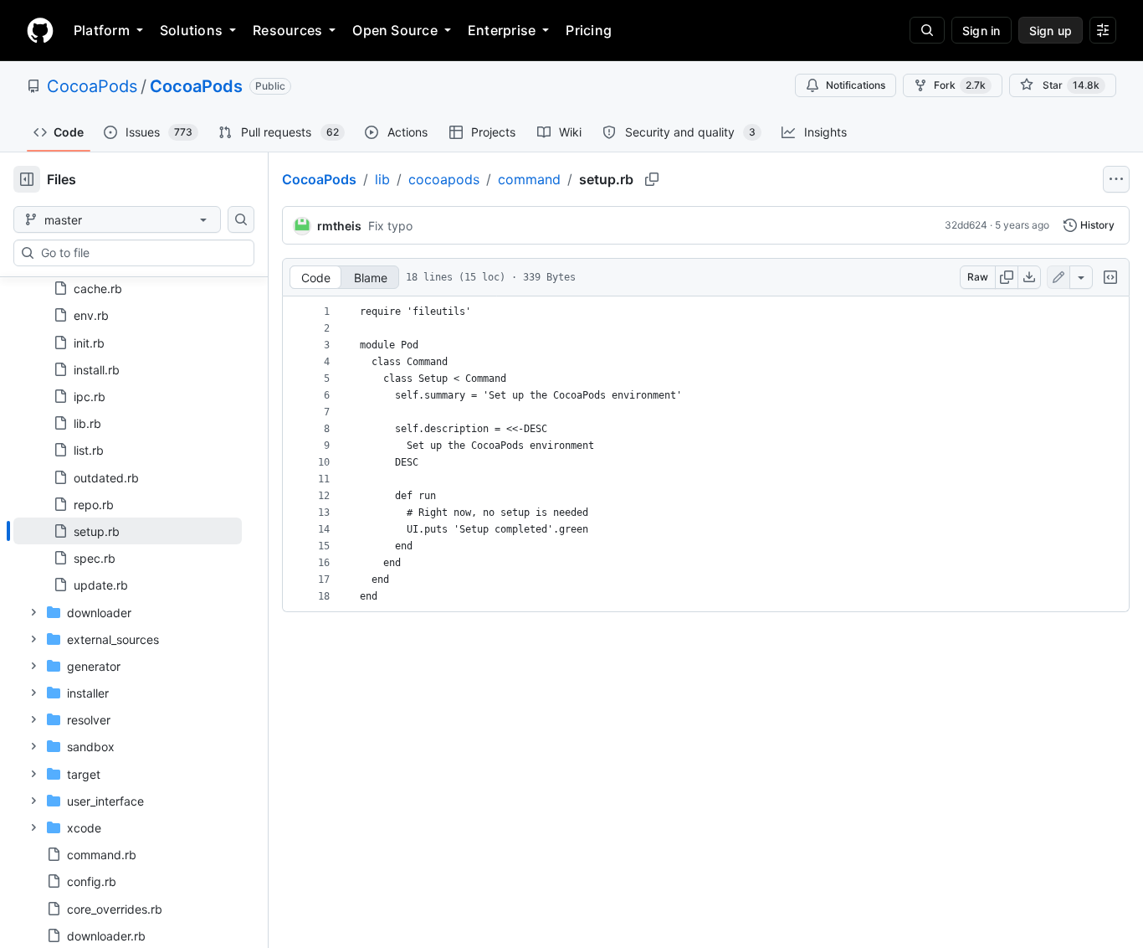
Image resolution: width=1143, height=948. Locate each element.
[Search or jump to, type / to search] (927, 30)
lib (382, 179)
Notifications (855, 85)
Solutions (191, 30)
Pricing (589, 30)
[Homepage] (40, 30)
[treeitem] (127, 531)
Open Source (395, 30)
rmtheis (339, 226)
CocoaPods (92, 86)
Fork (960, 85)
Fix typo (390, 226)
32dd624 (966, 225)
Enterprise (502, 30)
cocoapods (443, 179)
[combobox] (140, 252)
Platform (102, 30)
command (529, 179)
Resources (287, 30)
